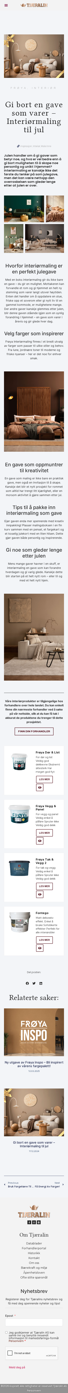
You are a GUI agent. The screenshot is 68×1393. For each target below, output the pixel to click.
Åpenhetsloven (34, 1272)
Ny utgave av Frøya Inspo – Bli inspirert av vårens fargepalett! (34, 1064)
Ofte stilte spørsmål (34, 1277)
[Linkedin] (39, 1222)
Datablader (34, 1243)
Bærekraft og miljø (34, 1267)
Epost (9, 1315)
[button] (6, 5)
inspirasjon (26, 146)
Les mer (44, 779)
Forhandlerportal (34, 1248)
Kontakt (34, 1258)
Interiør (36, 146)
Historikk (34, 1253)
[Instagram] (34, 1222)
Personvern (16, 1341)
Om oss (34, 1263)
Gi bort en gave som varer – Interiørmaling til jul (34, 1144)
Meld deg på (17, 1367)
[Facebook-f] (29, 1222)
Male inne (46, 146)
